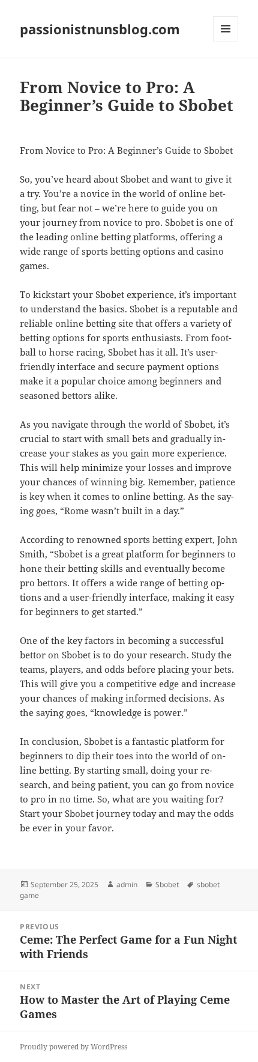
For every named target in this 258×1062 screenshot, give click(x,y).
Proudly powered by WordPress (73, 1047)
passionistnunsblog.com (100, 29)
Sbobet (167, 884)
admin (126, 884)
